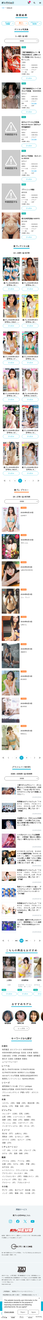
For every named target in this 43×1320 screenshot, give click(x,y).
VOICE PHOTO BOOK (24, 1089)
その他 (30, 1193)
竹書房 (29, 1056)
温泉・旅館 (21, 1153)
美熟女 (8, 1137)
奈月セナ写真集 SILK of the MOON (31, 157)
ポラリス (35, 1092)
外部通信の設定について (29, 1295)
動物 (19, 1193)
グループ (30, 1150)
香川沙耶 (24, 221)
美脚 (7, 1120)
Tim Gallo (34, 103)
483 (16, 941)
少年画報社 (22, 1056)
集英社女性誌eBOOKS (29, 1076)
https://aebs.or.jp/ (6, 1284)
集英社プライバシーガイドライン (22, 1291)
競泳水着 (34, 1103)
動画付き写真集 (8, 1089)
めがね (8, 1106)
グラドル (9, 1161)
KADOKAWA (28, 1049)
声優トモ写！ (25, 1092)
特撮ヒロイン (32, 1176)
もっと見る (21, 1028)
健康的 (30, 1120)
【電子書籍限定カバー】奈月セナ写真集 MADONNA (31, 90)
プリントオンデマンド (10, 1092)
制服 (22, 1103)
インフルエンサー (12, 1176)
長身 (18, 1120)
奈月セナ (24, 94)
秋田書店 (5, 1049)
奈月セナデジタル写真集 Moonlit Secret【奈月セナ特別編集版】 (31, 124)
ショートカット (22, 1117)
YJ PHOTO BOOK (27, 1069)
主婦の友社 (6, 1056)
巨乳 (24, 1114)
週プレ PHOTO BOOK (10, 1069)
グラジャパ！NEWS (35, 23)
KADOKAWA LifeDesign (11, 1053)
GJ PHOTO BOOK (9, 1072)
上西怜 (24, 62)
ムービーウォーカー (10, 1062)
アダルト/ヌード (23, 1182)
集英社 (35, 1053)
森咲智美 (24, 192)
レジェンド (9, 1179)
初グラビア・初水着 (25, 1190)
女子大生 (8, 1167)
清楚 (7, 1143)
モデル (19, 1164)
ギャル (29, 1126)
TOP (3, 8)
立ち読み (29, 78)
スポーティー (26, 1123)
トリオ (17, 1150)
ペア (6, 1150)
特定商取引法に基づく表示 (11, 1295)
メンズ (8, 1193)
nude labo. (6, 1095)
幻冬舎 (29, 1053)
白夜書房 (17, 1059)
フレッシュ (9, 1123)
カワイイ (9, 1140)
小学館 (14, 1056)
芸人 (23, 1179)
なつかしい (22, 1137)
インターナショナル (12, 1126)
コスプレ (9, 1103)
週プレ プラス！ (21, 23)
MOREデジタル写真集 (26, 1072)
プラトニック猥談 (28, 189)
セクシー (25, 1140)
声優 (31, 1164)
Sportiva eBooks (28, 1079)
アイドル (24, 1161)
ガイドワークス (16, 1049)
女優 (7, 1164)
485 (26, 941)
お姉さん (21, 1133)
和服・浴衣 (22, 1106)
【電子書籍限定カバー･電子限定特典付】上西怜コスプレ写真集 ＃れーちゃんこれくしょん (31, 55)
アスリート (9, 1182)
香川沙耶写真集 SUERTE (31, 218)
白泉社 (10, 1059)
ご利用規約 (6, 1291)
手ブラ (8, 1190)
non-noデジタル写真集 (10, 1076)
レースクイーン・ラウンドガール (18, 1170)
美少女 (8, 1133)
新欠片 (4, 1059)
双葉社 (24, 1059)
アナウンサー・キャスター (15, 1173)
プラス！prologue (25, 1086)
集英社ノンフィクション (11, 1079)
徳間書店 (36, 1056)
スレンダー (10, 1114)
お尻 (7, 1117)
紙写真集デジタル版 (10, 1086)
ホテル (7, 1153)
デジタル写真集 (8, 23)
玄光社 (23, 1053)
